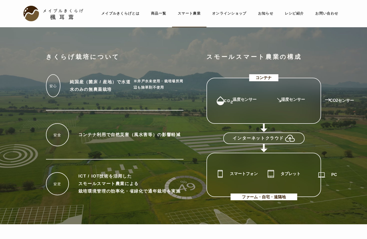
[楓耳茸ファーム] (53, 13)
